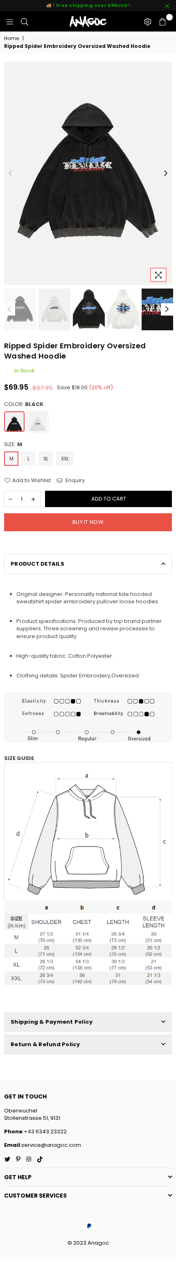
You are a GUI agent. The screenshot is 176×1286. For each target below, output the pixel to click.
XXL (65, 458)
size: (13, 444)
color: (23, 404)
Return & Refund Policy (45, 1044)
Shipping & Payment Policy (52, 1022)
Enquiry (74, 480)
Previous (10, 173)
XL (45, 458)
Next (166, 173)
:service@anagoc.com (50, 1145)
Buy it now (88, 522)
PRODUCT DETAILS (37, 564)
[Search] (24, 21)
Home (11, 38)
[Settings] (147, 21)
